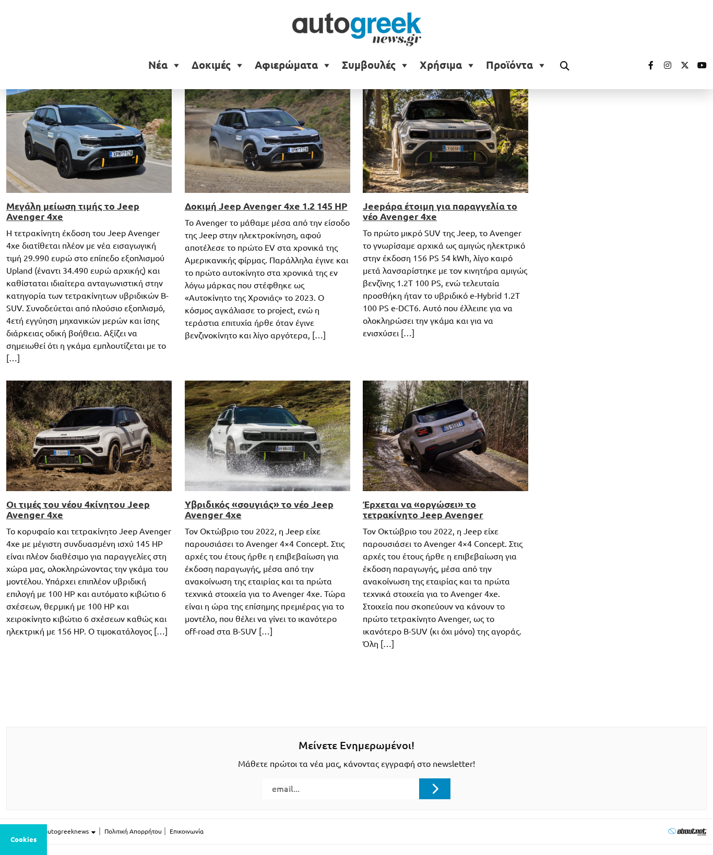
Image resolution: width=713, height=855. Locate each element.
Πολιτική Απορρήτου (133, 831)
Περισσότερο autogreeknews (48, 831)
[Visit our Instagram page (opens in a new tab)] (663, 65)
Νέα (158, 65)
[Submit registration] (434, 788)
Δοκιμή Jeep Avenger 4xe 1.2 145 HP (266, 206)
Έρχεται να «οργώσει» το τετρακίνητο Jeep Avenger (423, 509)
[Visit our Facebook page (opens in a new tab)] (645, 65)
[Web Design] (687, 831)
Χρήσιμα (441, 65)
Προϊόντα (509, 65)
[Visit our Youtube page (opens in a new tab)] (699, 65)
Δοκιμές (211, 65)
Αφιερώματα (286, 65)
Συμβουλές (369, 65)
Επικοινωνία (187, 831)
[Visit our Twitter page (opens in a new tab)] (681, 65)
